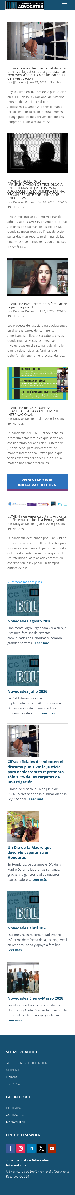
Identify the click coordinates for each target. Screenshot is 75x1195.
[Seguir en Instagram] (20, 1148)
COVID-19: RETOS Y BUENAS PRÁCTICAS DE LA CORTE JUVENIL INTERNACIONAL (33, 411)
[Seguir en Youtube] (52, 1148)
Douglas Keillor (23, 202)
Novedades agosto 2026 (29, 621)
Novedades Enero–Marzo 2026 (35, 998)
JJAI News (19, 82)
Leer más (42, 643)
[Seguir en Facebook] (10, 1148)
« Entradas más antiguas (25, 582)
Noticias (55, 82)
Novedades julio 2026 (27, 691)
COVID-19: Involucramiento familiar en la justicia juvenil (37, 305)
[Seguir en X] (41, 1148)
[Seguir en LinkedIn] (31, 1148)
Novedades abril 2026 (28, 927)
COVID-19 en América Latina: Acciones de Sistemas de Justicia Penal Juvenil (37, 518)
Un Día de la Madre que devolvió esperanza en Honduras (30, 852)
